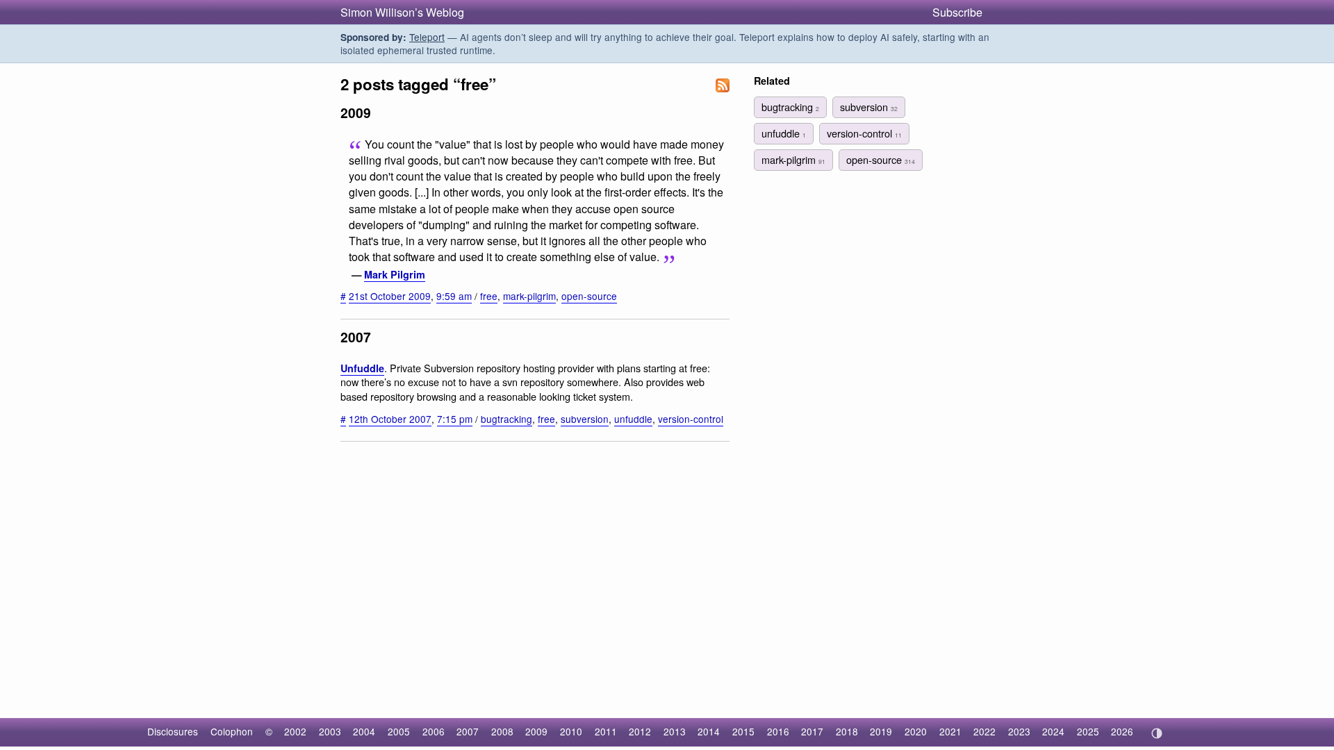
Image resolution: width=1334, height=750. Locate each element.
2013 (675, 731)
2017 (812, 731)
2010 (571, 731)
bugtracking (506, 419)
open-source (589, 296)
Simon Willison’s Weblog (402, 12)
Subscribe (957, 12)
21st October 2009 (390, 296)
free (488, 296)
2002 (295, 731)
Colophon (232, 731)
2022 (984, 731)
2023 (1019, 731)
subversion (585, 419)
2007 (467, 731)
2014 (709, 731)
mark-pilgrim (529, 296)
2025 (1088, 731)
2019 (881, 731)
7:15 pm (454, 419)
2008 (502, 731)
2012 (640, 731)
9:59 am (454, 296)
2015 (743, 731)
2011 (606, 731)
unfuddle (633, 419)
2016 (778, 731)
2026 (1122, 731)
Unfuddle (362, 368)
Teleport (427, 37)
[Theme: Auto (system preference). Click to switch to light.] (1156, 733)
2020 (916, 731)
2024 (1053, 731)
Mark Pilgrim (394, 274)
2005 (399, 731)
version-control (690, 419)
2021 (950, 731)
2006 (433, 731)
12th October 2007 (390, 419)
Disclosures (172, 731)
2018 (847, 731)
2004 (364, 731)
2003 (330, 731)
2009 (536, 731)
